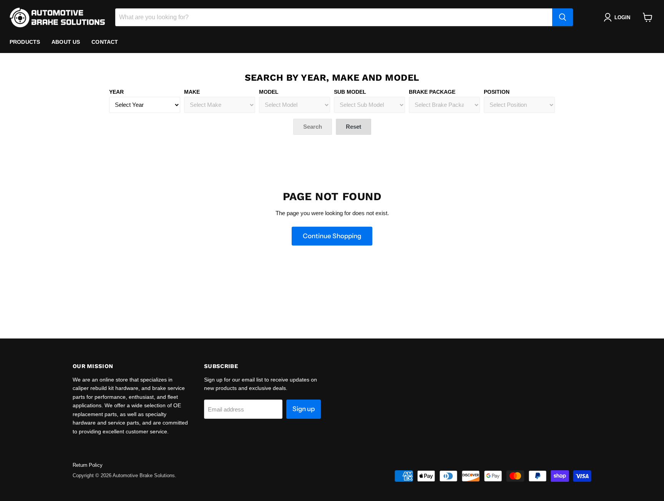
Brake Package (432, 92)
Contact (104, 42)
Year (116, 92)
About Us (65, 42)
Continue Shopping (332, 236)
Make (192, 92)
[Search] (562, 17)
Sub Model (350, 92)
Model (269, 92)
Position (497, 92)
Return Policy (88, 465)
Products (25, 42)
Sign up (303, 409)
